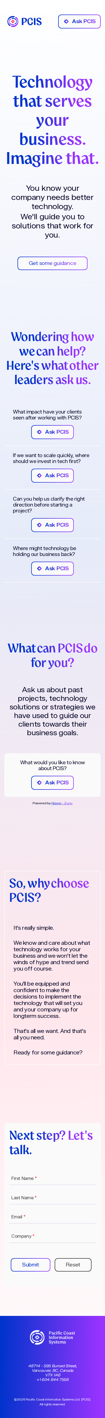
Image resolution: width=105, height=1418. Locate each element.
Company (22, 1236)
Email (18, 1216)
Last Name (24, 1197)
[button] (30, 1265)
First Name (24, 1178)
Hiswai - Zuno (61, 803)
